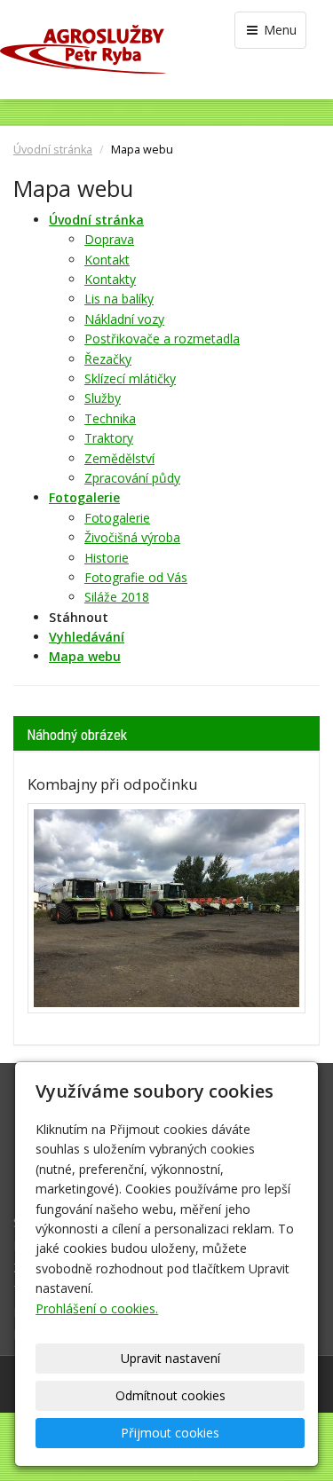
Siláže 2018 (116, 596)
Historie (106, 557)
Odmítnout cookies (170, 1395)
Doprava (109, 239)
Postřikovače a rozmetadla (162, 338)
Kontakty (110, 279)
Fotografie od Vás (135, 577)
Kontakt (107, 259)
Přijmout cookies (170, 1432)
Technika (110, 418)
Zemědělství (119, 458)
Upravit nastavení (170, 1358)
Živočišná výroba (132, 537)
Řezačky (107, 359)
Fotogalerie (117, 517)
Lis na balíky (119, 298)
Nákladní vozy (124, 319)
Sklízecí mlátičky (130, 378)
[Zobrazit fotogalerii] (166, 908)
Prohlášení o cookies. (97, 1308)
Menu (278, 29)
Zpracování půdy (132, 477)
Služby (102, 398)
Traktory (108, 437)
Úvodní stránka (52, 149)
